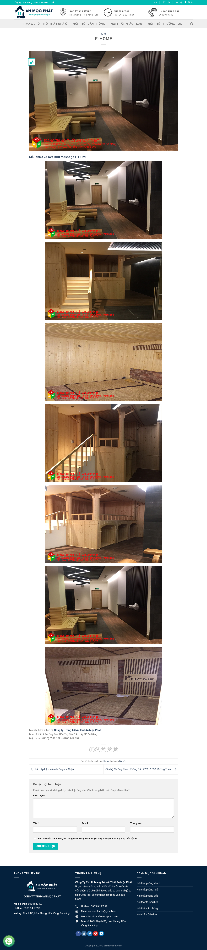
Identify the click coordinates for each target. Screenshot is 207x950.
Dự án (155, 2)
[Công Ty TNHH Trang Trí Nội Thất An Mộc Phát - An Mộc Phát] (34, 12)
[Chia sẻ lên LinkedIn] (115, 749)
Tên (36, 823)
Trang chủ (31, 23)
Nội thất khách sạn (126, 23)
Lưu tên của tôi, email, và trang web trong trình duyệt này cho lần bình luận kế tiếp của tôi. (88, 838)
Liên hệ (178, 2)
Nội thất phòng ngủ (147, 889)
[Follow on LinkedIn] (101, 933)
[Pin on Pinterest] (109, 749)
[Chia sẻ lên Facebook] (92, 749)
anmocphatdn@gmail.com (102, 911)
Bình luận (39, 795)
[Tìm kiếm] (191, 23)
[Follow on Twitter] (90, 933)
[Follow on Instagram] (84, 933)
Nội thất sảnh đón (147, 914)
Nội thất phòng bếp (147, 895)
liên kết (122, 761)
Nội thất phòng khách (148, 883)
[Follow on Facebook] (185, 2)
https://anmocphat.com (105, 916)
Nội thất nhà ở (55, 23)
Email (86, 823)
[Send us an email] (189, 2)
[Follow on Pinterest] (95, 933)
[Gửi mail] (103, 749)
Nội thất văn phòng (89, 23)
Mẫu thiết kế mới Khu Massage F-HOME (58, 157)
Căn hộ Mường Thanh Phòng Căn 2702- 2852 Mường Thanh (139, 769)
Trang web (136, 823)
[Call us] (192, 2)
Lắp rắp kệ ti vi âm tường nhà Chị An (54, 769)
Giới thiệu (166, 2)
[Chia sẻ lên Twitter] (97, 749)
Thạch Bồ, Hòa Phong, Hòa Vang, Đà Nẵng (46, 913)
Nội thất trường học (165, 23)
